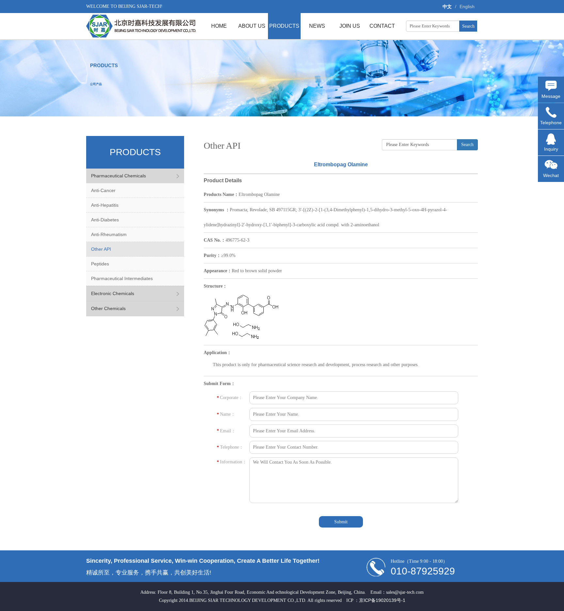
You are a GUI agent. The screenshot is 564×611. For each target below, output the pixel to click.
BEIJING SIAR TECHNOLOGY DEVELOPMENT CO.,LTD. (141, 26)
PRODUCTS (284, 26)
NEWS (317, 26)
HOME (219, 26)
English (467, 6)
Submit (341, 521)
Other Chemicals (108, 308)
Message (550, 96)
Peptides (100, 263)
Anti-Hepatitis (104, 205)
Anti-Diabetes (105, 219)
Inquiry (551, 149)
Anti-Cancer (103, 190)
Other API (101, 249)
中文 (447, 6)
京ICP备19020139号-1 (382, 600)
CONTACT (382, 26)
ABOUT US (251, 26)
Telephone (551, 122)
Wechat (551, 175)
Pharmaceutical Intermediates (122, 278)
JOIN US (349, 26)
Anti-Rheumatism (109, 234)
